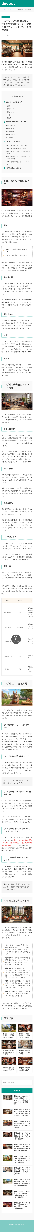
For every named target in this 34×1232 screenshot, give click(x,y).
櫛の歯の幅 (10, 109)
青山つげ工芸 (11, 125)
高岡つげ (10, 137)
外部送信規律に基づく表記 (17, 1224)
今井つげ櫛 (10, 128)
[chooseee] (8, 4)
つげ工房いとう (12, 134)
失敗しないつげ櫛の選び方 (14, 102)
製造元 (9, 118)
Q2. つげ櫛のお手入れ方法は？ (16, 148)
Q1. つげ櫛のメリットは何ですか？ (18, 145)
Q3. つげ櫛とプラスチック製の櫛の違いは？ (18, 152)
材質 (8, 115)
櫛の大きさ (10, 112)
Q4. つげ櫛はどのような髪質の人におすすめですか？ (18, 158)
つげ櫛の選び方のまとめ (13, 168)
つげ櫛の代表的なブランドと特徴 (16, 121)
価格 (8, 106)
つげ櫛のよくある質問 (13, 141)
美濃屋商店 (10, 131)
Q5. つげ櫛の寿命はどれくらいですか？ (18, 163)
